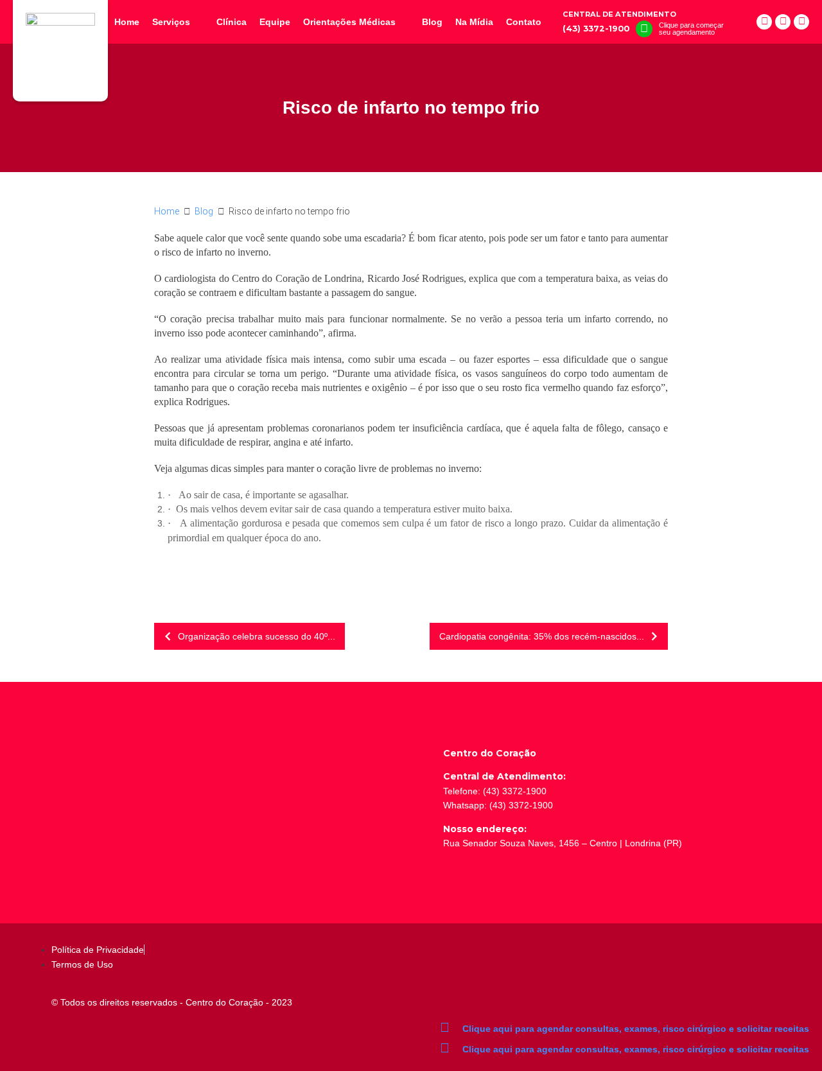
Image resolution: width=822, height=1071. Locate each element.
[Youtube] (801, 22)
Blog (204, 211)
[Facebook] (764, 22)
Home (166, 211)
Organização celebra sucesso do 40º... (256, 636)
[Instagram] (783, 22)
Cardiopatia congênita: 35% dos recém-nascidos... (541, 636)
